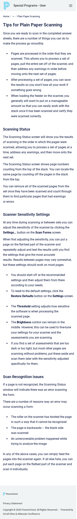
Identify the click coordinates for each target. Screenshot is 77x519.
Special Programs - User (29, 5)
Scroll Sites (9, 513)
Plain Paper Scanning (28, 16)
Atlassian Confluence (29, 513)
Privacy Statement (12, 503)
